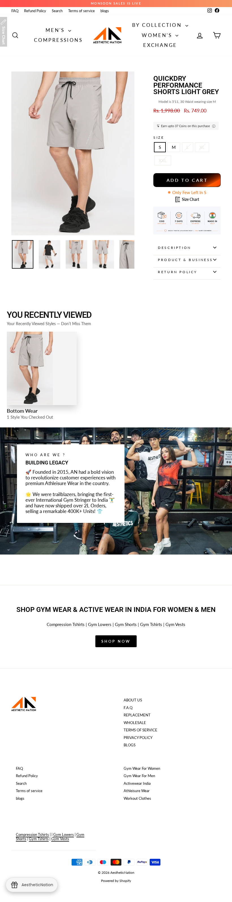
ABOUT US (133, 700)
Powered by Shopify (116, 881)
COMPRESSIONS (58, 40)
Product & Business (185, 260)
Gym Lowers (99, 624)
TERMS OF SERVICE (140, 730)
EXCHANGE (160, 45)
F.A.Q (128, 707)
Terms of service (81, 10)
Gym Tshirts (151, 624)
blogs (104, 10)
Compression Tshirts (66, 624)
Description (174, 247)
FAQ (14, 10)
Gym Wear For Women (142, 768)
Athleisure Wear (137, 790)
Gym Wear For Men (139, 775)
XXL (163, 160)
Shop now (115, 641)
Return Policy (177, 272)
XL (202, 147)
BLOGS (130, 745)
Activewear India (137, 783)
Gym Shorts (126, 624)
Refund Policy (35, 10)
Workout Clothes (137, 798)
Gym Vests (175, 624)
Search (57, 10)
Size (158, 138)
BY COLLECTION (158, 25)
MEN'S (56, 30)
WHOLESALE (135, 722)
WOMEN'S (158, 35)
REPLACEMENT (137, 715)
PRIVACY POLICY (138, 737)
